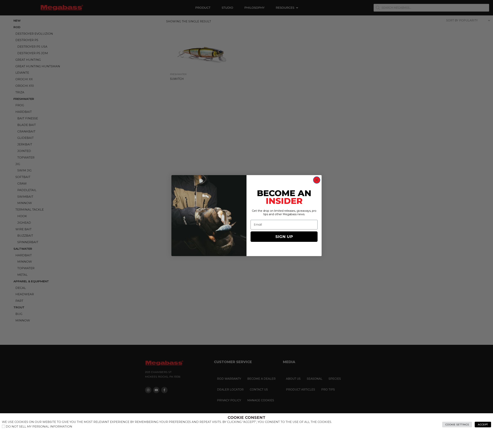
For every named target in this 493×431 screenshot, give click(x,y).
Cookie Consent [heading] (246, 417)
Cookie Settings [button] (457, 424)
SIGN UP (284, 236)
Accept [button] (483, 424)
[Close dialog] (316, 180)
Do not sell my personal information (39, 426)
